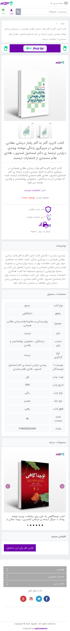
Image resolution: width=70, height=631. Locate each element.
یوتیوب (31, 599)
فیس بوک (47, 599)
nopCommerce (40, 628)
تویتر (39, 599)
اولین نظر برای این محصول (19, 548)
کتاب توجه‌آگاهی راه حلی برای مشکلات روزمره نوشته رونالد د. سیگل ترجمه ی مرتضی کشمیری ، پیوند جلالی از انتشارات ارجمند (35, 518)
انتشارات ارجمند (32, 190)
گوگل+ (23, 599)
